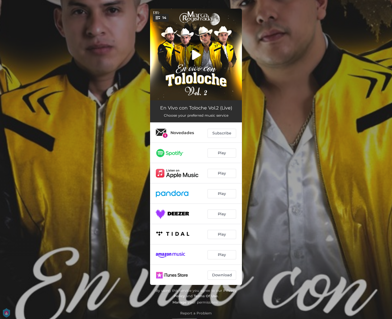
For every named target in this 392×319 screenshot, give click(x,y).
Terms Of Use (206, 296)
